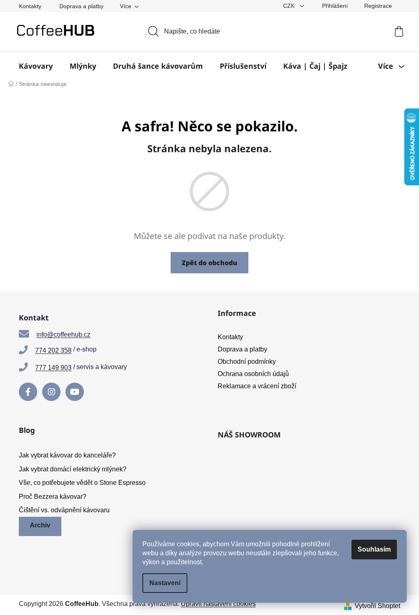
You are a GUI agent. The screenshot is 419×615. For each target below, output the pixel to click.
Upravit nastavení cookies (218, 603)
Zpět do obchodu (209, 262)
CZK (289, 5)
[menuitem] (36, 66)
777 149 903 (53, 367)
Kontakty (30, 6)
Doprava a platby (81, 6)
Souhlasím (374, 549)
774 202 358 (53, 350)
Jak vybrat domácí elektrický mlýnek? (72, 469)
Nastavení (164, 582)
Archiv (40, 525)
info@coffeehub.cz (63, 334)
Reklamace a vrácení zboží (257, 386)
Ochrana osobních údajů (253, 373)
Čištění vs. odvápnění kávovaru (64, 510)
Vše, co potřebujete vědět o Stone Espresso (82, 482)
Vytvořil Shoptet (377, 605)
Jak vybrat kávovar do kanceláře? (67, 455)
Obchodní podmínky (247, 361)
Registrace (378, 5)
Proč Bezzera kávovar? (52, 496)
